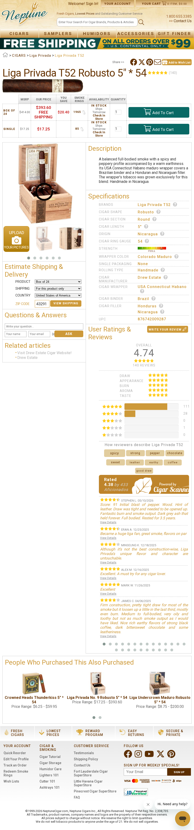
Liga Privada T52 (154, 204)
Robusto (146, 212)
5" (140, 226)
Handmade (148, 270)
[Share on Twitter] (142, 62)
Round (144, 219)
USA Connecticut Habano (162, 286)
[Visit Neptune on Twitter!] (161, 756)
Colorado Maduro (155, 256)
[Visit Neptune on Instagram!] (139, 756)
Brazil (143, 299)
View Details (108, 522)
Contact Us (182, 21)
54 (140, 241)
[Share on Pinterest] (150, 62)
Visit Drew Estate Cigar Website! (44, 353)
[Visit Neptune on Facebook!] (128, 756)
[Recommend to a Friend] (158, 62)
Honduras (147, 306)
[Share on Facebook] (134, 62)
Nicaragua (148, 234)
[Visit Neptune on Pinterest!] (171, 756)
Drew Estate (27, 357)
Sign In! (92, 3)
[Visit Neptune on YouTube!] (150, 756)
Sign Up (179, 772)
